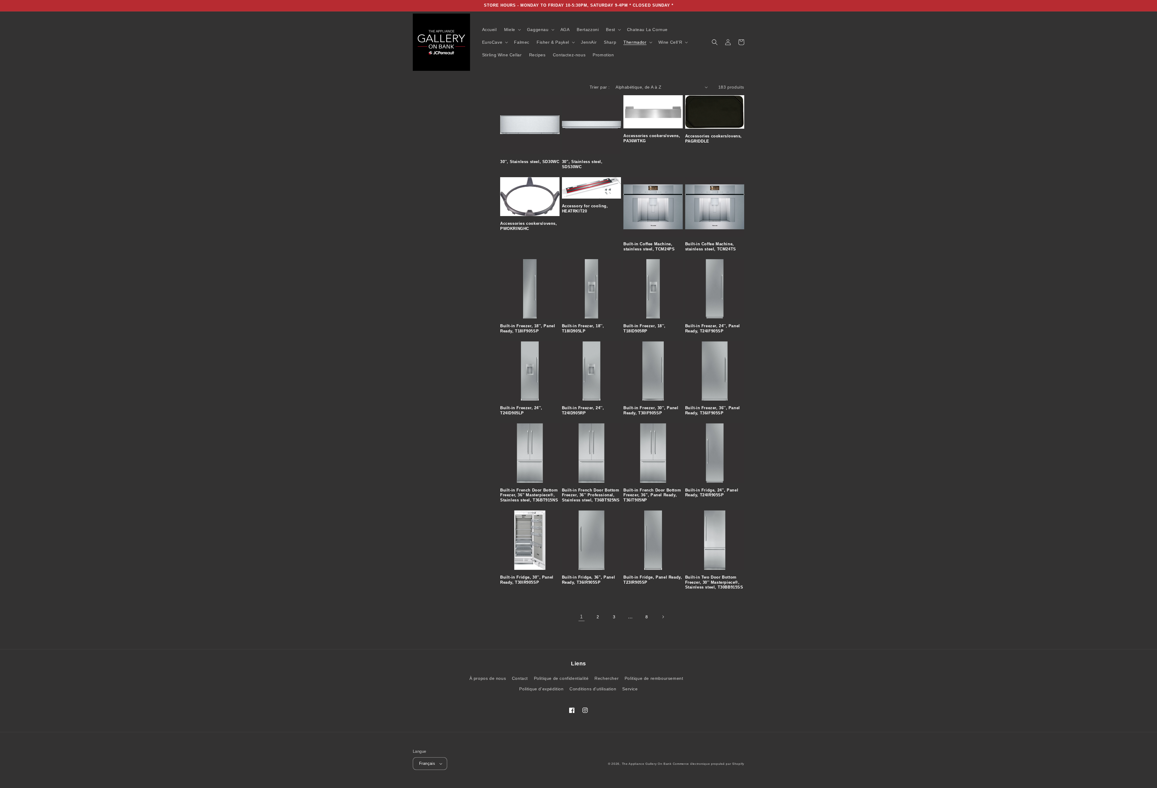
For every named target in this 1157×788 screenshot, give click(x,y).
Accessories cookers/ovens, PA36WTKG (651, 138)
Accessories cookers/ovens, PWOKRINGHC (528, 226)
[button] (511, 29)
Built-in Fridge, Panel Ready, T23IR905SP (652, 580)
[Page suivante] (662, 616)
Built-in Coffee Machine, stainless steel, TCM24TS (710, 246)
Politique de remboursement (654, 678)
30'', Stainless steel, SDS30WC (582, 164)
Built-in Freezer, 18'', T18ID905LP (583, 328)
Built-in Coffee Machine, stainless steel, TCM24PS (649, 246)
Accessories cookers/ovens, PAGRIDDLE (713, 138)
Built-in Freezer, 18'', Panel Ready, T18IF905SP (527, 328)
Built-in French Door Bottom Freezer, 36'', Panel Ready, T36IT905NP (652, 495)
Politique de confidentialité (561, 678)
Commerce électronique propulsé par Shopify (708, 763)
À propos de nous (487, 678)
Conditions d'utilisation (592, 688)
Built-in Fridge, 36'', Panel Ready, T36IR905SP (588, 580)
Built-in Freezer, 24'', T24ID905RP (583, 410)
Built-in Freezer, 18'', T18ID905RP (644, 328)
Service (630, 688)
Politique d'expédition (541, 688)
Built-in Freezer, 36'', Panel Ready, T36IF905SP (712, 410)
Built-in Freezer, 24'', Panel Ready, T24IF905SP (712, 328)
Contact (520, 678)
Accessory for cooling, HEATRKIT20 (585, 208)
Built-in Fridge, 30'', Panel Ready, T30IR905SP (526, 580)
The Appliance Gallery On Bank (647, 763)
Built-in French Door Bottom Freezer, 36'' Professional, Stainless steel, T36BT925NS (591, 495)
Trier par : (600, 87)
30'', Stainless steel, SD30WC (529, 161)
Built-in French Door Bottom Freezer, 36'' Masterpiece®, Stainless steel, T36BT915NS (529, 495)
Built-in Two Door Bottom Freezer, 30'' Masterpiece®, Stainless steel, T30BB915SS (714, 582)
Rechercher (606, 678)
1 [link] (581, 616)
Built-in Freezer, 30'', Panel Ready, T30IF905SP (650, 410)
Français (427, 763)
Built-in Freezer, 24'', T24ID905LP (521, 410)
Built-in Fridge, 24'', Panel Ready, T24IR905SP (711, 493)
